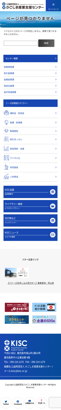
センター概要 (12, 58)
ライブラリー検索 (13, 205)
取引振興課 (9, 73)
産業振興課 (9, 79)
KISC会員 (9, 191)
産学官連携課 (10, 92)
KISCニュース (11, 234)
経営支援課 (9, 85)
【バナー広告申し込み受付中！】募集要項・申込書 (30, 283)
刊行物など (11, 220)
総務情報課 (9, 67)
